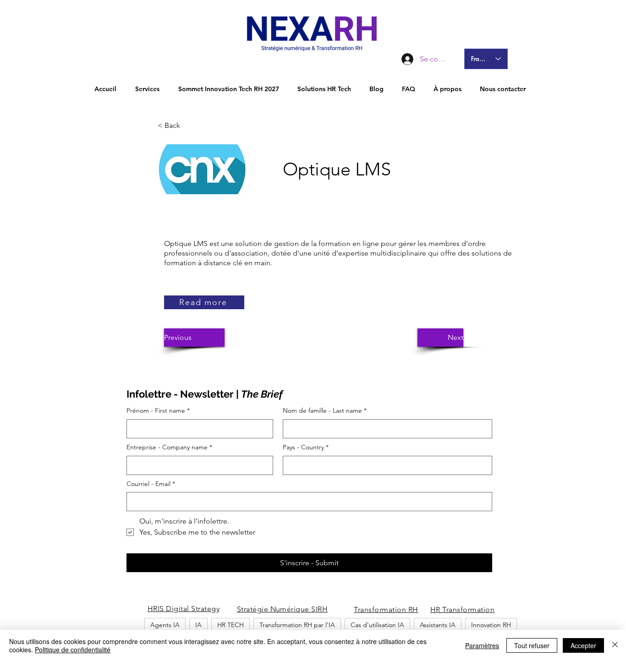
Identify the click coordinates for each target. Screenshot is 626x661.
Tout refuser (531, 645)
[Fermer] (615, 645)
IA (198, 625)
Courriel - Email (150, 484)
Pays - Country (306, 447)
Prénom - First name (158, 410)
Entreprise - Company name (169, 447)
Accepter (583, 645)
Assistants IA (438, 625)
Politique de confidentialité (72, 649)
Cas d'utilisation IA (377, 625)
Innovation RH (491, 625)
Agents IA (165, 625)
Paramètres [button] (482, 645)
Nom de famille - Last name (325, 410)
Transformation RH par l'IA (297, 625)
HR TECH (230, 625)
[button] (188, 125)
